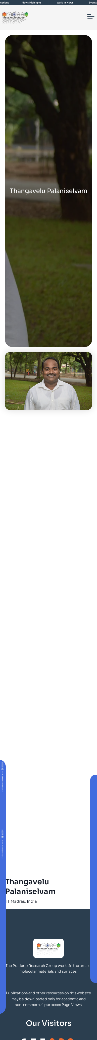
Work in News (65, 2)
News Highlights (31, 2)
